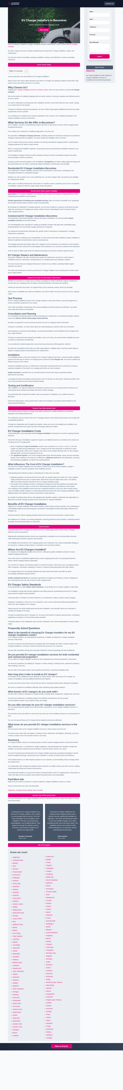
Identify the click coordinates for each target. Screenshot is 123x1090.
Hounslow (49, 1008)
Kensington (49, 889)
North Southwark (18, 989)
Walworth (16, 986)
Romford (40, 790)
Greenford (49, 997)
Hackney (15, 959)
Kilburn (48, 886)
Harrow (48, 991)
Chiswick (49, 944)
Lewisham (16, 965)
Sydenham (16, 1018)
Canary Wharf (17, 919)
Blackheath (16, 954)
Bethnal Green (17, 962)
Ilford (34, 790)
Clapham (49, 865)
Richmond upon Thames (54, 982)
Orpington (16, 1030)
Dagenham (11, 790)
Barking (29, 790)
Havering (16, 895)
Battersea (49, 883)
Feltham (48, 1032)
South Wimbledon (52, 932)
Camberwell (16, 1000)
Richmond (49, 976)
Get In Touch (99, 67)
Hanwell (48, 988)
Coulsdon (49, 970)
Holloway (16, 995)
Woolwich (16, 892)
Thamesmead (17, 872)
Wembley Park (51, 953)
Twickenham (50, 994)
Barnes (48, 938)
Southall (48, 1011)
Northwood (49, 1029)
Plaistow (15, 889)
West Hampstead (51, 880)
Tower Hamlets (17, 936)
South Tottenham (18, 971)
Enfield (15, 1015)
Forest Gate (16, 883)
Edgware (49, 956)
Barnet (48, 912)
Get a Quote (44, 30)
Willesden (49, 915)
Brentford (49, 965)
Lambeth (15, 1035)
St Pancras (16, 1006)
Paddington (50, 868)
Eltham (15, 930)
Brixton (15, 1033)
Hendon (48, 903)
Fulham (48, 906)
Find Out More (44, 527)
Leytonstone (17, 898)
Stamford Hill (17, 968)
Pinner (48, 1014)
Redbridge (16, 878)
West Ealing (50, 985)
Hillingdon (49, 1035)
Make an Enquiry (61, 1046)
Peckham (16, 980)
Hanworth (49, 1023)
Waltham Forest (18, 924)
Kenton (48, 968)
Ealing (48, 979)
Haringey (16, 992)
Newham (15, 881)
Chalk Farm (50, 856)
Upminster (16, 886)
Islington (15, 983)
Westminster (17, 1012)
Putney (48, 918)
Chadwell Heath (21, 790)
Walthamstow (17, 910)
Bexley (15, 927)
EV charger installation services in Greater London (31, 90)
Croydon (49, 900)
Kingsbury (49, 935)
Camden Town (17, 1024)
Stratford (15, 901)
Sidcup (15, 951)
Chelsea (49, 871)
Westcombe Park (18, 913)
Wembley (49, 959)
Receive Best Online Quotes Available (44, 191)
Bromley (15, 916)
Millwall (15, 942)
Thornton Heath (51, 892)
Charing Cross (17, 1009)
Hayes (48, 1020)
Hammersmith (50, 921)
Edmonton (16, 977)
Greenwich (16, 948)
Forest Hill (16, 997)
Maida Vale (49, 877)
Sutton (48, 962)
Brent (48, 894)
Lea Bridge (16, 945)
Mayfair (48, 859)
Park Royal (49, 947)
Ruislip (48, 1026)
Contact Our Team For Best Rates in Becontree (44, 278)
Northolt (48, 1006)
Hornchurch (16, 875)
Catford (15, 974)
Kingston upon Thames (53, 1000)
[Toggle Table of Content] (25, 71)
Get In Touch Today (44, 65)
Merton (48, 927)
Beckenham (16, 1021)
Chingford (16, 957)
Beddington (50, 924)
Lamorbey (16, 939)
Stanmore (49, 973)
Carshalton (49, 950)
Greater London (18, 904)
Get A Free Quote (44, 845)
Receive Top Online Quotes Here (44, 408)
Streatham (49, 874)
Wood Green (17, 1003)
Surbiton (49, 1003)
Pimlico (48, 862)
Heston (48, 1017)
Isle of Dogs (16, 933)
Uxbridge (49, 1038)
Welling (15, 907)
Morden (48, 941)
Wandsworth (50, 897)
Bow (14, 921)
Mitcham (49, 930)
